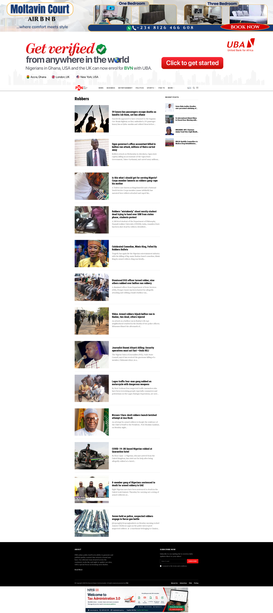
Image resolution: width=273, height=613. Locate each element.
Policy (196, 583)
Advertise (183, 583)
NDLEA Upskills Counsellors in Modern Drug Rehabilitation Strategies (186, 144)
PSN (127, 583)
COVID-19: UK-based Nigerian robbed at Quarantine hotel (132, 450)
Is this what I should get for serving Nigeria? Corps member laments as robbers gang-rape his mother (135, 180)
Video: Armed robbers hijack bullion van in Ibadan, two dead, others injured (133, 315)
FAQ (190, 583)
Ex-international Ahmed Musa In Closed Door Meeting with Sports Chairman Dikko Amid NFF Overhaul (186, 121)
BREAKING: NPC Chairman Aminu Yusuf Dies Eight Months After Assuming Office (187, 132)
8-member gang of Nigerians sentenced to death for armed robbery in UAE (133, 484)
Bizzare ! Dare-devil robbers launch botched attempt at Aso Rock (134, 417)
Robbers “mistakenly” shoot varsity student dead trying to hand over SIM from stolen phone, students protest (134, 214)
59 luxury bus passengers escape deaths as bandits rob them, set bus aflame (134, 113)
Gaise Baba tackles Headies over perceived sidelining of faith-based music (186, 108)
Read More (79, 570)
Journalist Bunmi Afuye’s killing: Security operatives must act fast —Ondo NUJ (133, 349)
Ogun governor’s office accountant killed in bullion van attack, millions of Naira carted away (134, 147)
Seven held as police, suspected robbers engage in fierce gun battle (132, 518)
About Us (174, 583)
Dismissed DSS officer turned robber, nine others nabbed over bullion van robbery (133, 282)
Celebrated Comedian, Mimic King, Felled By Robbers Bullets (134, 248)
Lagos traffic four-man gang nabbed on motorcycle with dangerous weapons (131, 383)
